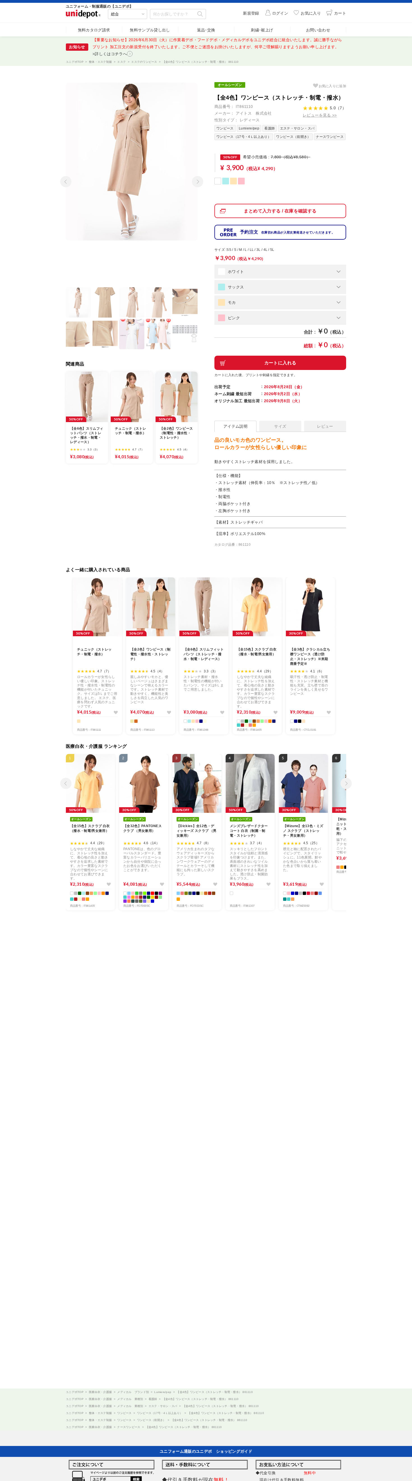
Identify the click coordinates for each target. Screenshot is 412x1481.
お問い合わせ (318, 30)
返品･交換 (206, 30)
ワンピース (225, 128)
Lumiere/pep (249, 128)
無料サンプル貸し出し (150, 30)
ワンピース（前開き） (293, 137)
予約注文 (287, 232)
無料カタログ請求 (94, 30)
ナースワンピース (330, 137)
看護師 (269, 128)
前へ (64, 179)
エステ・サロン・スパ (297, 128)
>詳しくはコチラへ (109, 54)
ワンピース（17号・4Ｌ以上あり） (243, 137)
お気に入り (332, 86)
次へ (196, 179)
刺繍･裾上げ (262, 30)
